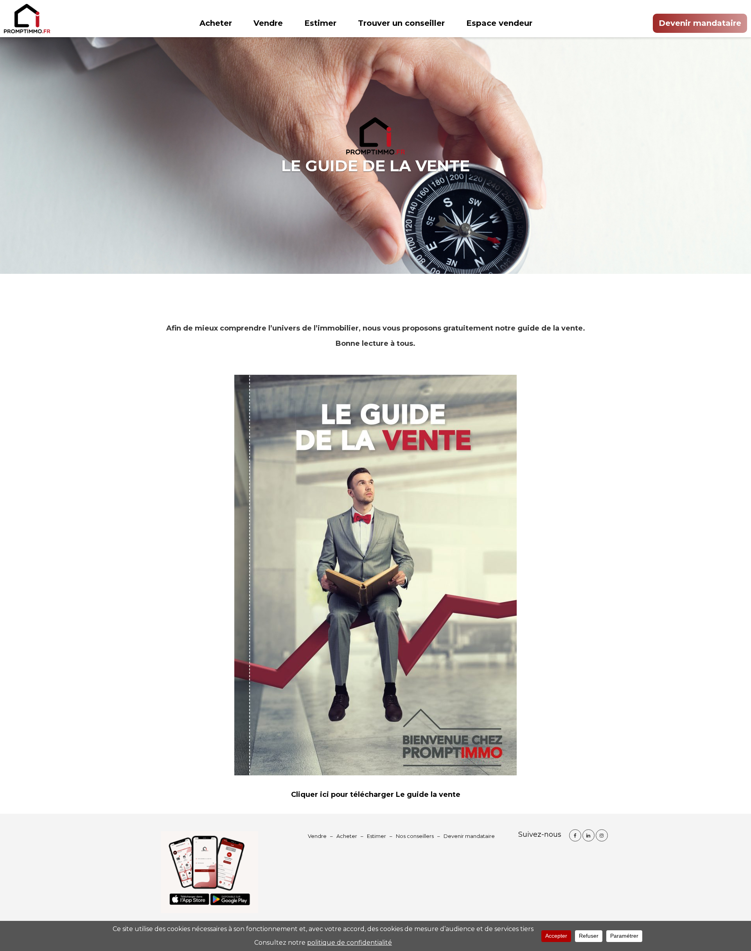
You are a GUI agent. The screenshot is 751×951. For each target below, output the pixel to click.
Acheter (215, 23)
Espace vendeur (499, 23)
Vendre (268, 23)
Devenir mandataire (700, 23)
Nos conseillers (415, 836)
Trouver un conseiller (401, 23)
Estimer (320, 23)
